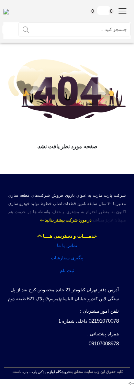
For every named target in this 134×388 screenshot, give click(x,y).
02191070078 (104, 321)
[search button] (25, 29)
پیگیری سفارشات (67, 257)
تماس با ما (67, 245)
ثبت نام (67, 270)
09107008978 (104, 343)
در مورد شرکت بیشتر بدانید (67, 220)
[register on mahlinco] (8, 29)
